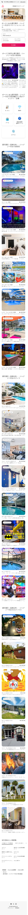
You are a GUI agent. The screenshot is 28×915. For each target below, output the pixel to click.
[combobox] (13, 35)
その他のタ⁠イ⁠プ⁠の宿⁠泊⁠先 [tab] (7, 843)
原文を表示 (22, 2)
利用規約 (17, 908)
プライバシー (11, 908)
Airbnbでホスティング (18, 6)
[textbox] (7, 40)
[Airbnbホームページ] (3, 6)
